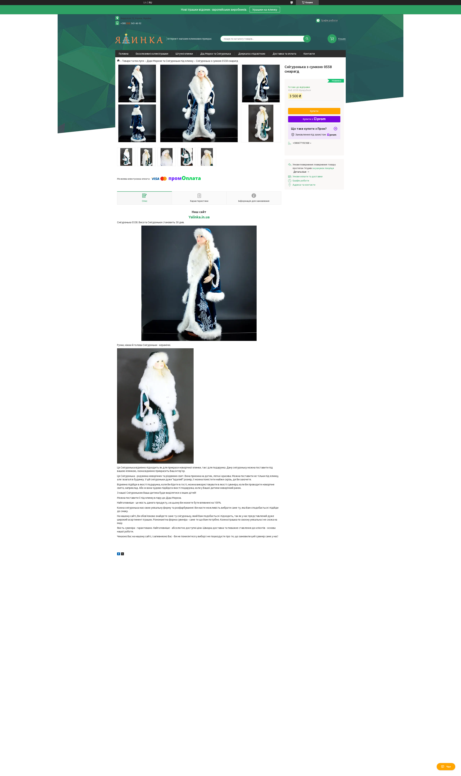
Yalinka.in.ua (199, 217)
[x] (122, 554)
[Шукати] (307, 39)
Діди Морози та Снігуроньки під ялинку (170, 60)
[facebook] (118, 554)
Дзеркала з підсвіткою (251, 53)
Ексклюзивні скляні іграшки (152, 53)
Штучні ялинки (184, 53)
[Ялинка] (139, 38)
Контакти (309, 53)
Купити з (308, 119)
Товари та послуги (133, 60)
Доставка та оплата (284, 53)
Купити (314, 111)
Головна (123, 53)
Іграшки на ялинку (264, 9)
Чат (448, 766)
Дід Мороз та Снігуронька (215, 53)
